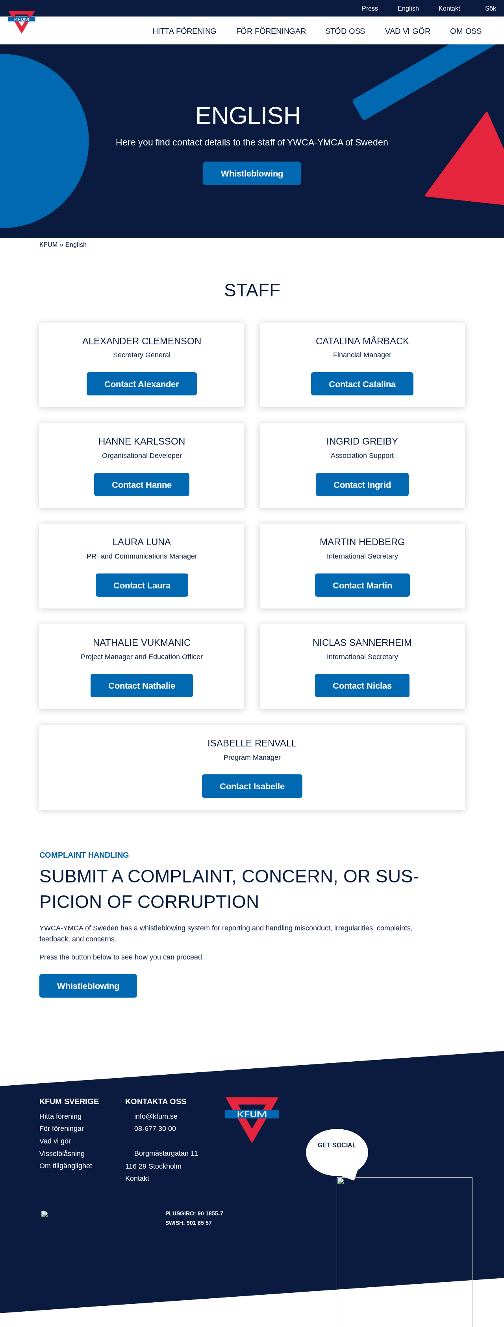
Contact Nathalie (141, 686)
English (408, 8)
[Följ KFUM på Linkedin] (338, 1157)
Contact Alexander (141, 384)
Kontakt (449, 8)
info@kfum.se (156, 1116)
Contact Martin (362, 585)
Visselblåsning (62, 1153)
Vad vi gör (407, 31)
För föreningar (271, 31)
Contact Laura (141, 585)
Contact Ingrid (362, 485)
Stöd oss (345, 31)
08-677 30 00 (155, 1128)
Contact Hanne (142, 485)
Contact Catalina (362, 384)
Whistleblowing (252, 173)
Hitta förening (184, 31)
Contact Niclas (362, 686)
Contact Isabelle (252, 786)
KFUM (48, 244)
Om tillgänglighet (65, 1166)
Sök (490, 8)
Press (370, 8)
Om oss (466, 31)
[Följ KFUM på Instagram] (335, 1157)
